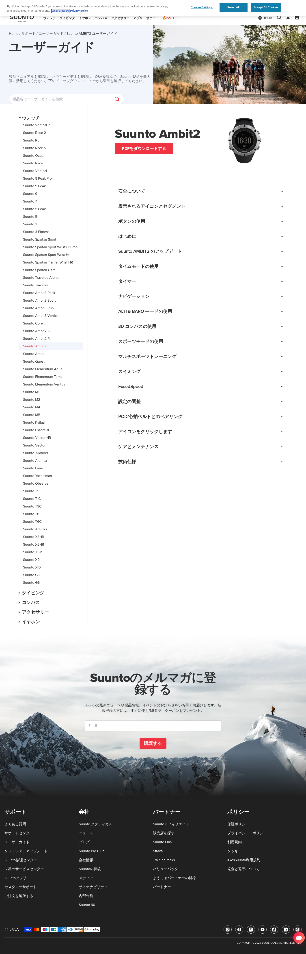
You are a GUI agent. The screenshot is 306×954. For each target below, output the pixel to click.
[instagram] (228, 930)
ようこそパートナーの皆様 (174, 878)
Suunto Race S (34, 148)
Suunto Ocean (34, 155)
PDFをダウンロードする (144, 148)
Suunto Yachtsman (37, 476)
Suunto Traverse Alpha (40, 277)
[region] (153, 8)
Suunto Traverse (35, 285)
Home (13, 33)
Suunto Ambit (34, 354)
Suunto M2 (31, 399)
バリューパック (165, 869)
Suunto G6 (31, 582)
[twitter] (251, 930)
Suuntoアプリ (15, 878)
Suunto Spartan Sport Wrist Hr (46, 255)
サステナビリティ (93, 887)
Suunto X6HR (33, 544)
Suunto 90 (87, 905)
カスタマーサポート (20, 887)
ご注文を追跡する (18, 896)
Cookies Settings (202, 7)
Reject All (233, 7)
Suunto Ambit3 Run (38, 308)
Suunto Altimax (35, 460)
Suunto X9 (31, 560)
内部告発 (86, 896)
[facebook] (239, 930)
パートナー (162, 887)
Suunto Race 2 (34, 133)
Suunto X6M (32, 552)
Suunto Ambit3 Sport (39, 300)
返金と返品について (243, 869)
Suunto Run (32, 140)
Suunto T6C (32, 521)
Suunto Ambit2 (35, 346)
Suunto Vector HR (37, 438)
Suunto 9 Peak (34, 186)
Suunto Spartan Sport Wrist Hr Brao (50, 247)
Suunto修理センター (20, 860)
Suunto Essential (36, 430)
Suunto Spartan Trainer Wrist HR (48, 262)
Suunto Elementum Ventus (44, 384)
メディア (86, 878)
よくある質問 (15, 824)
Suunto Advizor (35, 529)
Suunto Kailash (34, 422)
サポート (28, 33)
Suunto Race (33, 163)
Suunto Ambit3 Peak (39, 293)
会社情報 (86, 860)
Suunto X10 (32, 567)
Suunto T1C (32, 499)
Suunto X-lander (35, 453)
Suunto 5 (30, 216)
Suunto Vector (34, 445)
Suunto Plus (162, 842)
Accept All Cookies (266, 7)
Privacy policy (79, 11)
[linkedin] (286, 930)
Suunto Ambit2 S (36, 331)
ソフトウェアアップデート (25, 851)
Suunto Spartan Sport (39, 239)
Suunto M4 (31, 407)
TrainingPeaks (164, 860)
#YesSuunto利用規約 (243, 860)
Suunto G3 (31, 575)
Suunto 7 (30, 201)
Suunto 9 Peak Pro (37, 178)
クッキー (234, 851)
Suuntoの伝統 (90, 869)
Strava (158, 851)
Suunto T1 (30, 491)
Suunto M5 (31, 415)
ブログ (84, 842)
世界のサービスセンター (24, 869)
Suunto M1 (31, 392)
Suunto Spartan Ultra (39, 270)
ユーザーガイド (51, 33)
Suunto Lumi (33, 468)
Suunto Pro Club (91, 851)
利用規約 (234, 842)
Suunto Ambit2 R (36, 338)
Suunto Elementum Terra (42, 377)
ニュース (86, 833)
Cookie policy (60, 11)
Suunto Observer (36, 483)
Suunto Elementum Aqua (42, 369)
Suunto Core (33, 323)
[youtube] (263, 930)
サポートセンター (18, 833)
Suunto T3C (32, 506)
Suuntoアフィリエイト (171, 824)
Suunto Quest (34, 361)
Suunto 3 (30, 224)
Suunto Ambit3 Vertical (41, 316)
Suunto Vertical (35, 171)
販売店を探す (164, 833)
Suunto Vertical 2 (36, 125)
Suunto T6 (31, 514)
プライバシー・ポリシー (247, 833)
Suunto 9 (30, 194)
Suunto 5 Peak (34, 209)
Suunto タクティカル (95, 824)
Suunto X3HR (33, 537)
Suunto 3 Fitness (36, 232)
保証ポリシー (238, 824)
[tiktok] (274, 930)
